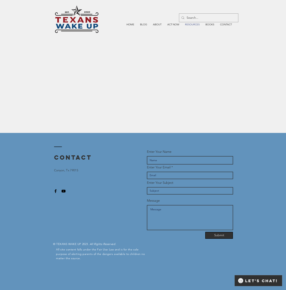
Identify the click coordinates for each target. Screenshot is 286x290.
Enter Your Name (159, 151)
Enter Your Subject (160, 182)
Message (153, 200)
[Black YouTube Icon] (63, 191)
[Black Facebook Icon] (55, 191)
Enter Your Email (159, 167)
